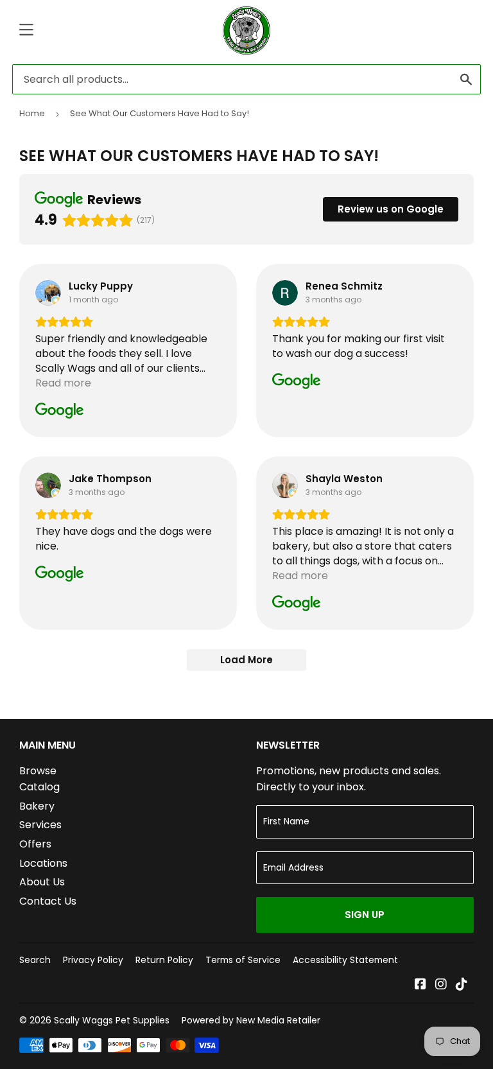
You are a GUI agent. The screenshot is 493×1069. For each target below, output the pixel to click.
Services (40, 824)
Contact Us (47, 901)
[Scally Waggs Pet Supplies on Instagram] (441, 985)
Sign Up (365, 914)
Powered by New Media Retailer (251, 1020)
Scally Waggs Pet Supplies (111, 1020)
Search (35, 959)
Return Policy (164, 959)
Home (32, 113)
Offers (35, 844)
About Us (42, 881)
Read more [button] (63, 383)
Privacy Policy (93, 959)
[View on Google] (48, 293)
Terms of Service (243, 959)
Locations (43, 863)
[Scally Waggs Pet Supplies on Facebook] (420, 985)
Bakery (37, 806)
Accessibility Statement (345, 959)
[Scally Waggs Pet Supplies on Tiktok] (461, 985)
